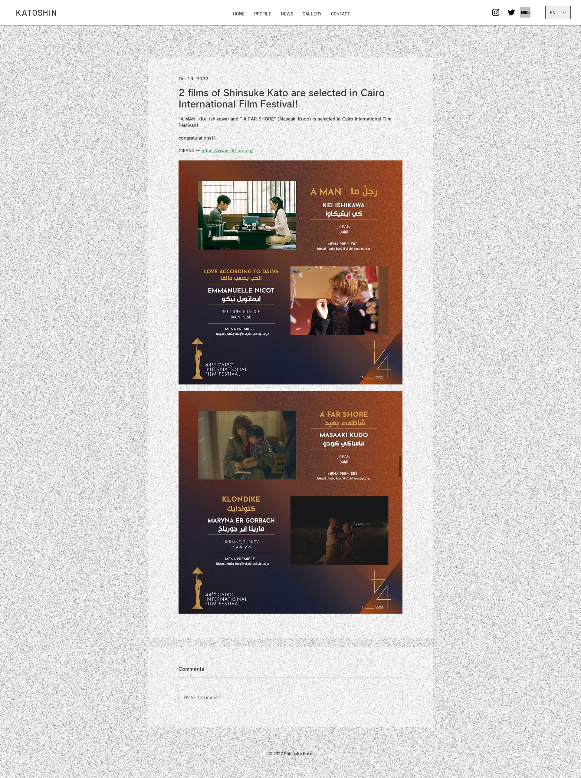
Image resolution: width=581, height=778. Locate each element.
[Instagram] (496, 12)
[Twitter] (511, 12)
